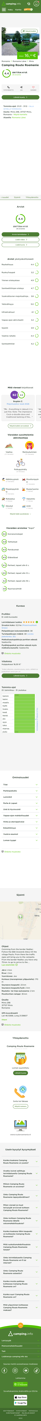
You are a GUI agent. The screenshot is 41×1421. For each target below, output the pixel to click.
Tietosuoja (33, 1411)
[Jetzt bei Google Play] (20, 1403)
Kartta (18, 9)
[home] (20, 1333)
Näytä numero (20, 1106)
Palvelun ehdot (28, 1413)
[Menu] (4, 9)
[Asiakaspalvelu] (29, 4)
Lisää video (20, 240)
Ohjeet (4, 1020)
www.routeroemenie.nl (20, 1134)
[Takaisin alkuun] (20, 1325)
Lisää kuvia (20, 245)
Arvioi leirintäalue (19, 234)
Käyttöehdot (8, 1411)
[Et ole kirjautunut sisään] (36, 4)
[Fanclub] (28, 9)
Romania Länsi (19, 117)
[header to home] (11, 4)
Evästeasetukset (13, 1413)
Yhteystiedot (21, 1411)
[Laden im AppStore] (20, 1397)
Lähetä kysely (19, 97)
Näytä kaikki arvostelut (19, 426)
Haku (10, 9)
